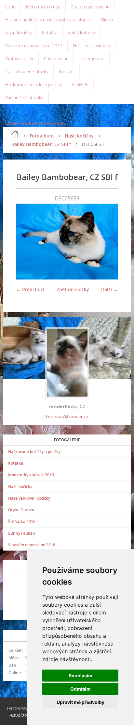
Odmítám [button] (80, 689)
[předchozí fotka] (27, 241)
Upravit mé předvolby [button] (80, 702)
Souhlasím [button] (80, 675)
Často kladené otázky (26, 71)
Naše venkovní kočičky (29, 498)
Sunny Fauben (21, 533)
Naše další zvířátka (91, 45)
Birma (107, 20)
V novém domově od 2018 (31, 545)
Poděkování (55, 58)
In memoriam (90, 58)
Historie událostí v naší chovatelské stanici (48, 20)
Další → (109, 289)
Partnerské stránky (24, 97)
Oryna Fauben (21, 510)
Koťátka (49, 33)
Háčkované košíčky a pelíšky (33, 84)
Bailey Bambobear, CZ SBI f (41, 144)
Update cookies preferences (34, 123)
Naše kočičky (18, 33)
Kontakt (66, 71)
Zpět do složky (73, 289)
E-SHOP (80, 84)
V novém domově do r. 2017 (33, 45)
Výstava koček (19, 58)
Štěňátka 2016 (21, 521)
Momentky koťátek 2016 (31, 475)
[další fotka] (107, 241)
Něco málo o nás (43, 7)
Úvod (10, 7)
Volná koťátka (81, 33)
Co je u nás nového (90, 7)
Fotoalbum (42, 136)
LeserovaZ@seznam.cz (67, 416)
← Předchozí (30, 289)
